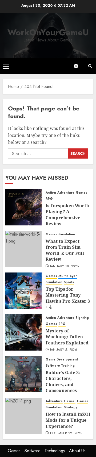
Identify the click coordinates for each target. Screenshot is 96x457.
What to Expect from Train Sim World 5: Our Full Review (65, 250)
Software (33, 451)
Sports (69, 282)
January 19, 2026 (64, 266)
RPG (49, 199)
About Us (77, 451)
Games (81, 192)
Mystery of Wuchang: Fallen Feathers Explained (67, 337)
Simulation (66, 234)
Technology (55, 451)
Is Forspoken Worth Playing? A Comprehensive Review (67, 214)
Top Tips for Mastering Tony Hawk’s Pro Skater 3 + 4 (68, 298)
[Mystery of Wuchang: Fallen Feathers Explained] (23, 332)
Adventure (65, 192)
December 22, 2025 (66, 433)
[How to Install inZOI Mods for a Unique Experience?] (23, 416)
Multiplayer (67, 276)
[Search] (90, 66)
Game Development (62, 359)
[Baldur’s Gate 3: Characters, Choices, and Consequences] (23, 374)
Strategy (70, 407)
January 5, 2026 (63, 350)
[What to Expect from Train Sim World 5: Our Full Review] (23, 249)
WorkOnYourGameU (48, 32)
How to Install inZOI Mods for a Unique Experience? (68, 420)
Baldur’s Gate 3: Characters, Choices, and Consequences (63, 381)
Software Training (60, 365)
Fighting (82, 318)
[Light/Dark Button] (78, 66)
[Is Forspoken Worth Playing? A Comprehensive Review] (23, 207)
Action (51, 192)
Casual (69, 401)
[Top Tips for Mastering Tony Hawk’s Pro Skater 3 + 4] (23, 290)
